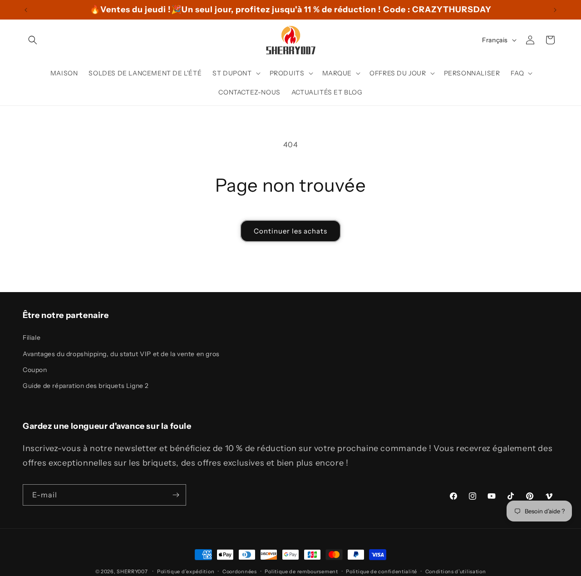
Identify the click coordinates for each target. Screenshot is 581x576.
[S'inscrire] (176, 495)
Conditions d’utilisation (455, 571)
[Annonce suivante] (555, 10)
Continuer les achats (290, 231)
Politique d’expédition (185, 571)
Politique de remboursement (301, 571)
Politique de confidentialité (381, 571)
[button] (33, 40)
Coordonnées (239, 571)
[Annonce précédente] (26, 10)
